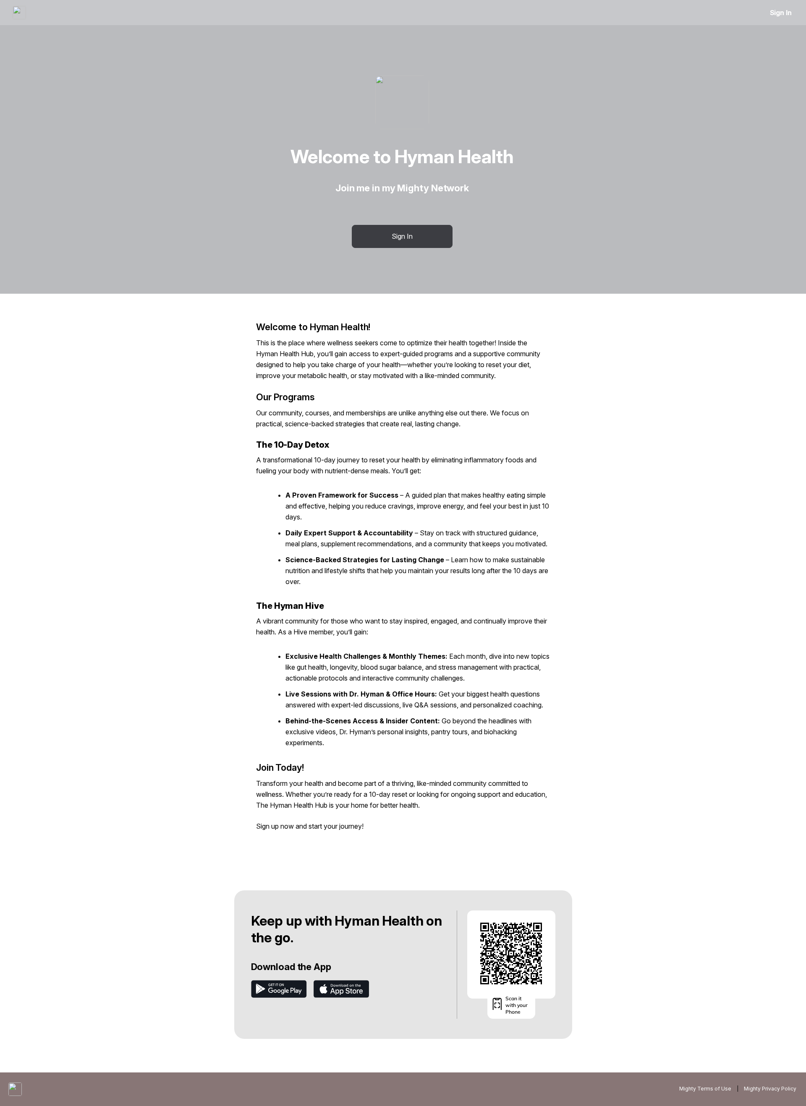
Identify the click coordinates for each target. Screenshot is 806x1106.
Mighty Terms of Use (705, 1088)
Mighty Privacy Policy (770, 1088)
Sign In (781, 12)
